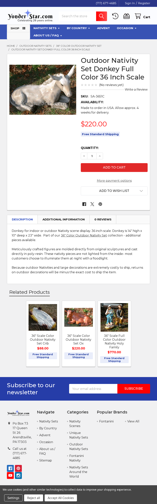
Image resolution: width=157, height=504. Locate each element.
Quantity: (90, 148)
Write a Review (136, 89)
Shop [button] (15, 28)
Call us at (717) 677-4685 (20, 453)
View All (133, 421)
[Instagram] (18, 475)
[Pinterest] (100, 204)
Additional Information (64, 219)
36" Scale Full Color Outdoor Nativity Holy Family (114, 341)
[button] (114, 191)
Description (22, 219)
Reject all (33, 498)
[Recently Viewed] (116, 16)
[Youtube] (10, 475)
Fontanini (106, 421)
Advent (103, 28)
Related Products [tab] (29, 292)
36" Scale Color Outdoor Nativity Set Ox (78, 339)
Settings (13, 498)
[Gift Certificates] (127, 16)
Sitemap (45, 460)
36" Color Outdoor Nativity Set (84, 235)
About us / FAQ (46, 35)
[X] (92, 204)
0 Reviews (102, 219)
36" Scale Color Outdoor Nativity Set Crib (43, 339)
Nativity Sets (45, 28)
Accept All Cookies (61, 498)
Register (144, 3)
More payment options (114, 180)
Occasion (125, 28)
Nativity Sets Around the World (78, 472)
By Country (77, 28)
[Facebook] (84, 204)
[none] (42, 89)
